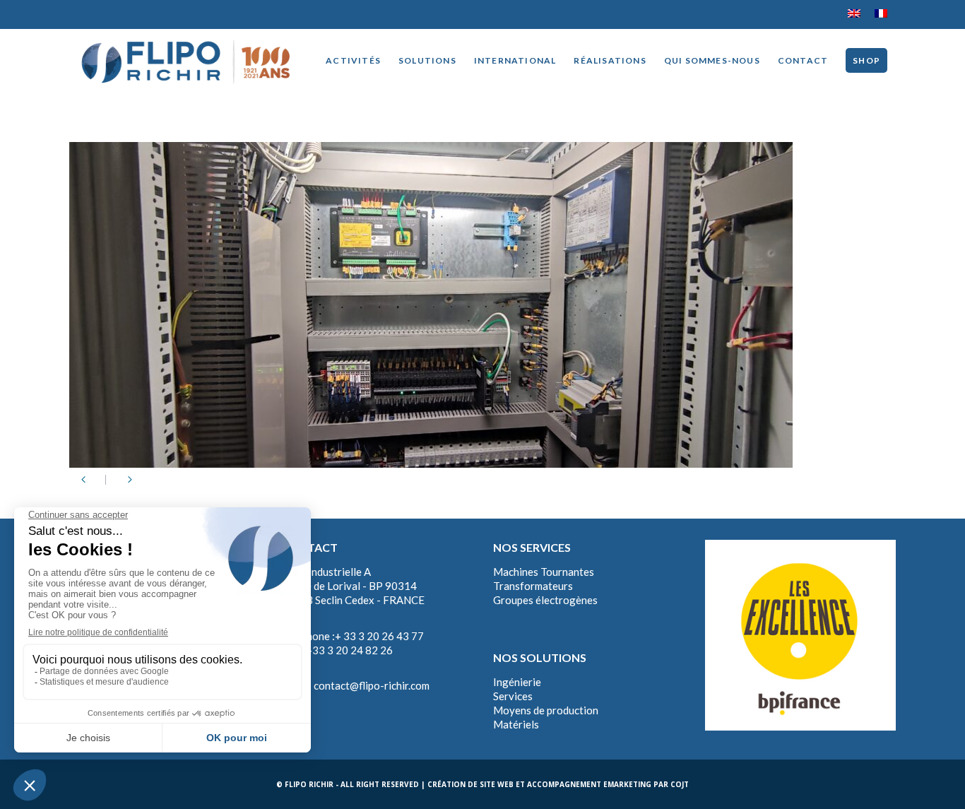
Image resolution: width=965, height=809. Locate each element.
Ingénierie (517, 681)
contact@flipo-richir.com (372, 685)
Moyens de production (545, 710)
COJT (679, 784)
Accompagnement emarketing (589, 784)
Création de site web (470, 784)
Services (513, 696)
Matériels (516, 724)
